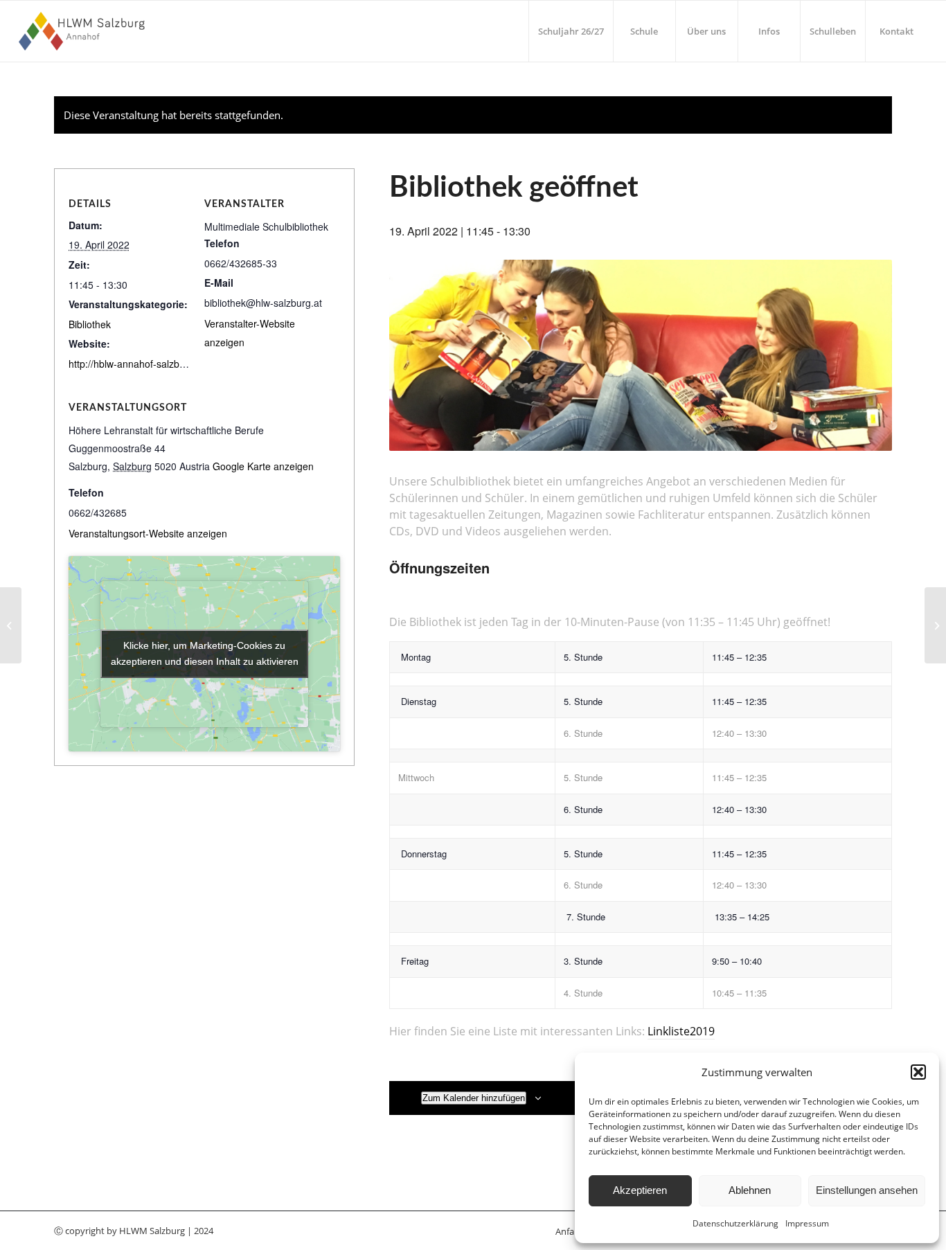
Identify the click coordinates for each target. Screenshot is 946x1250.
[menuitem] (570, 31)
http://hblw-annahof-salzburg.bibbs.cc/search (167, 363)
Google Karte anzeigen (263, 466)
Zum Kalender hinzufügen (473, 1098)
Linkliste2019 (681, 1031)
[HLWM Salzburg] (83, 31)
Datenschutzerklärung (735, 1223)
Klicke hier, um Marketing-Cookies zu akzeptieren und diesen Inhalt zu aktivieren (204, 653)
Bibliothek (90, 324)
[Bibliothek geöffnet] (10, 625)
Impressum (807, 1223)
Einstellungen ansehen (867, 1190)
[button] (918, 1072)
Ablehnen (750, 1190)
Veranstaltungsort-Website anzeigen (148, 533)
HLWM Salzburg (152, 1230)
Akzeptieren (640, 1190)
